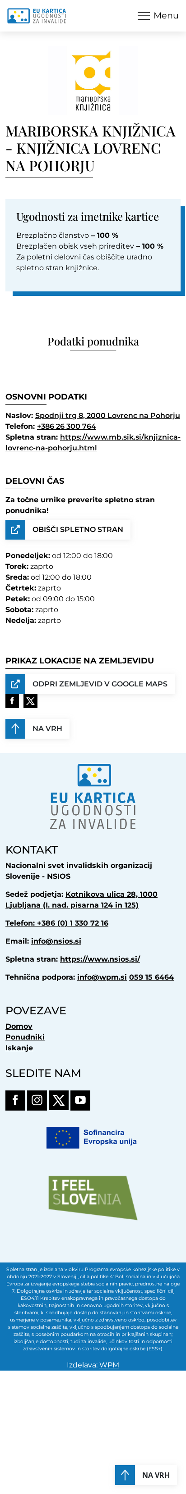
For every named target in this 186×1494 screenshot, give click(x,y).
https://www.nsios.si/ (100, 959)
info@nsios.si (56, 941)
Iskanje (19, 1048)
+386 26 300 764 (66, 426)
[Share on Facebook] (12, 701)
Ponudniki (25, 1037)
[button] (158, 15)
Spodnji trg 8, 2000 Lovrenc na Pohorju (107, 415)
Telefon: (21, 923)
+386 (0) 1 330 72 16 (72, 923)
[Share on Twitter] (30, 701)
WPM (109, 1365)
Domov (19, 1026)
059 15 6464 (151, 977)
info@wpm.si (102, 977)
